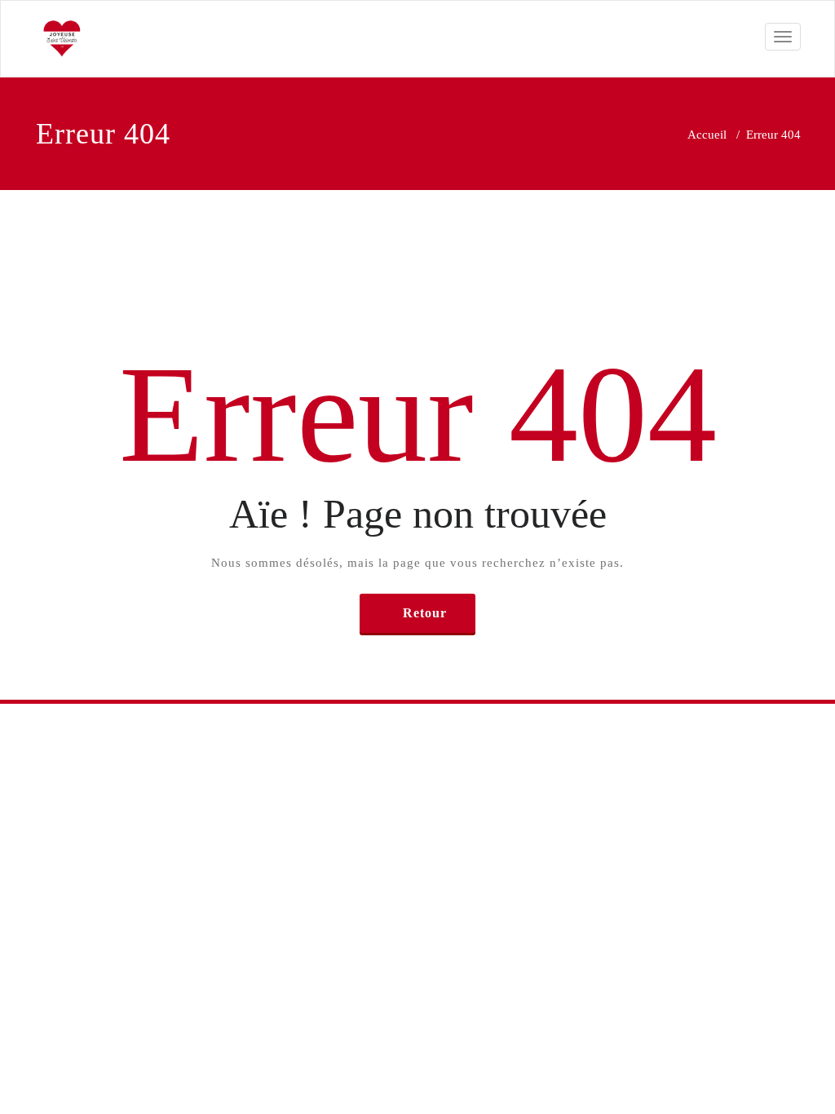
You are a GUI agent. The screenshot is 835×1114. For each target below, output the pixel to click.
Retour (425, 613)
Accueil (707, 134)
